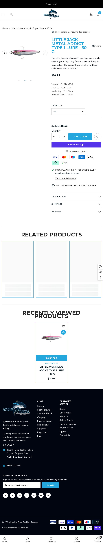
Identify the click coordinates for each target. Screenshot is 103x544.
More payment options (76, 151)
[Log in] (91, 14)
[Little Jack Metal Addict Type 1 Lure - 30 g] (51, 338)
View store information (65, 178)
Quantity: (56, 130)
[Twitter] (48, 495)
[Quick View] (63, 332)
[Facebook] (5, 495)
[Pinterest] (19, 495)
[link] (18, 289)
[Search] (11, 14)
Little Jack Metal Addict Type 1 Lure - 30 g (51, 370)
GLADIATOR (67, 84)
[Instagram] (12, 495)
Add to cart (80, 136)
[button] (4, 52)
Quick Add (51, 358)
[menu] (3, 14)
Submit (50, 485)
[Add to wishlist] (97, 136)
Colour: (57, 105)
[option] (51, 4)
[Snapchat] (33, 495)
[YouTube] (41, 495)
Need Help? (51, 3)
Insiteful (24, 527)
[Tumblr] (26, 495)
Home (5, 28)
